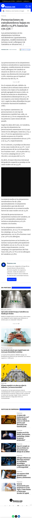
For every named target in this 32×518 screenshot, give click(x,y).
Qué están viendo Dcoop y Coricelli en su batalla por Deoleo (15, 313)
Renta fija (3, 383)
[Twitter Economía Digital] (16, 516)
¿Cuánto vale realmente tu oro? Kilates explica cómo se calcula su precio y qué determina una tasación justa (23, 420)
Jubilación (19, 1)
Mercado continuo (6, 309)
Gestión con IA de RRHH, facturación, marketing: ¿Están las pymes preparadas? (23, 436)
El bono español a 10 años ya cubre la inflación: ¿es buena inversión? (13, 386)
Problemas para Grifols (8, 1)
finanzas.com (4, 49)
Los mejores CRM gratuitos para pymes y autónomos (24, 475)
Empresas (3, 16)
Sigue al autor (12, 279)
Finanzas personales (6, 347)
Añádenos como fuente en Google (14, 11)
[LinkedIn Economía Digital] (19, 516)
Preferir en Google (25, 49)
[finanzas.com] (16, 500)
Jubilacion (26, 1)
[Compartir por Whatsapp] (13, 516)
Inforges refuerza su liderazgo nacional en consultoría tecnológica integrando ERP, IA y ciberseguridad (24, 462)
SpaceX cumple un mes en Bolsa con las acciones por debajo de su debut (23, 449)
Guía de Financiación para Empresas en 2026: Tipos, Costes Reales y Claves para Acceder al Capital (24, 488)
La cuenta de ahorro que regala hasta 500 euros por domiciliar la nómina (15, 351)
